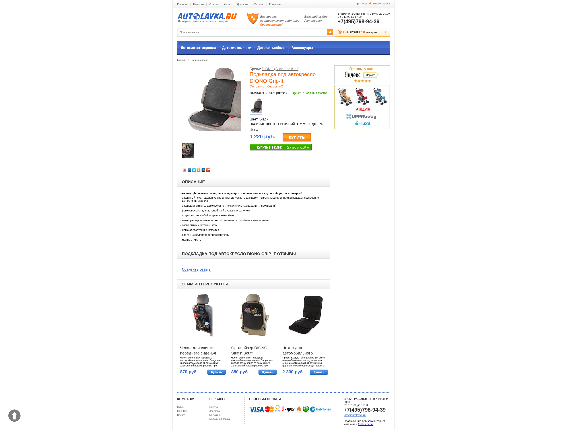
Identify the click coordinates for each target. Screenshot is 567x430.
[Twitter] (194, 170)
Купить (216, 372)
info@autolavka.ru (355, 415)
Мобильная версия (220, 419)
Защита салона (199, 60)
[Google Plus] (208, 170)
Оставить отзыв (196, 269)
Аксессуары (302, 48)
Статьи (213, 4)
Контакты (275, 4)
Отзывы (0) (275, 86)
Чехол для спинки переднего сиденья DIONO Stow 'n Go (198, 351)
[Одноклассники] (198, 170)
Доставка (243, 4)
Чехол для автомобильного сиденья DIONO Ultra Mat (301, 351)
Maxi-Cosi (182, 411)
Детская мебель (271, 48)
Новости (198, 4)
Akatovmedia (365, 424)
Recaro (181, 415)
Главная (182, 4)
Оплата (259, 4)
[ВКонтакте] (189, 170)
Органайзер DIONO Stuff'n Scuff (249, 350)
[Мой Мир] (203, 170)
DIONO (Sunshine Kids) (280, 69)
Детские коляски (236, 48)
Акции (227, 4)
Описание (257, 86)
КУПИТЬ (297, 137)
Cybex (180, 407)
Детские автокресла (198, 48)
